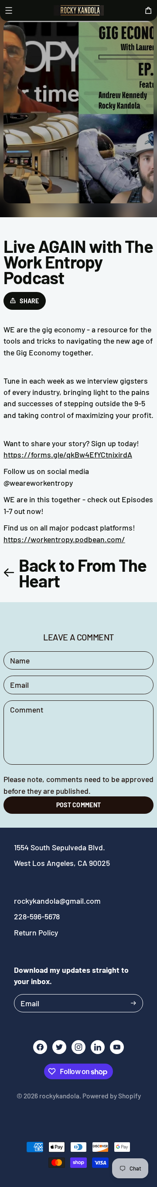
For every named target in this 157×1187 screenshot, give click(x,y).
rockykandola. (60, 1096)
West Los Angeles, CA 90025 (62, 863)
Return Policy (36, 932)
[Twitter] (59, 1047)
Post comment (78, 805)
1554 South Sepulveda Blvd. (59, 847)
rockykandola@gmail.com (57, 900)
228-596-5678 (37, 916)
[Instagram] (78, 1047)
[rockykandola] (78, 10)
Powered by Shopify (111, 1096)
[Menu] (8, 10)
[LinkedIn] (97, 1047)
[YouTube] (116, 1047)
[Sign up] (133, 1003)
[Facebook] (40, 1047)
